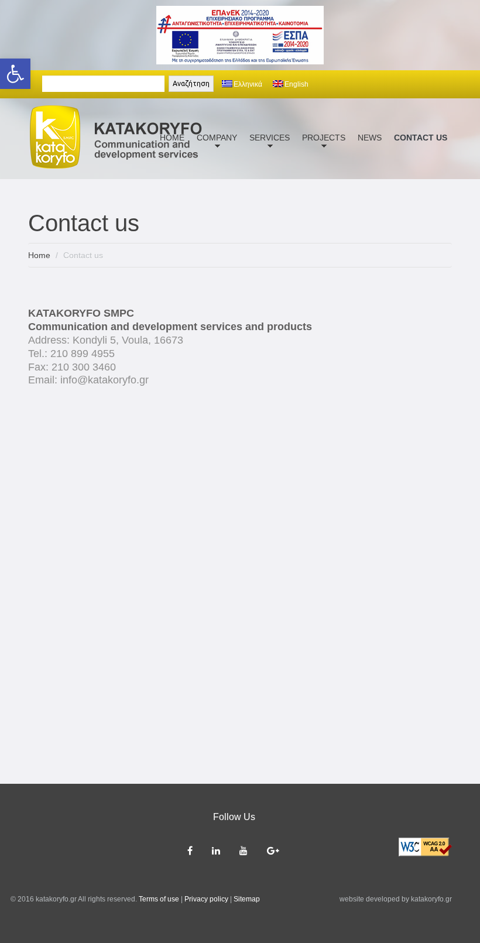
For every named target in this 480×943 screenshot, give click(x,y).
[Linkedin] (217, 851)
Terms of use (159, 899)
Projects (321, 144)
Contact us (420, 137)
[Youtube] (244, 851)
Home (39, 255)
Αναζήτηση (191, 83)
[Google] (274, 851)
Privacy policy (206, 899)
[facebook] (190, 851)
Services (267, 144)
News (370, 137)
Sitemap (247, 899)
